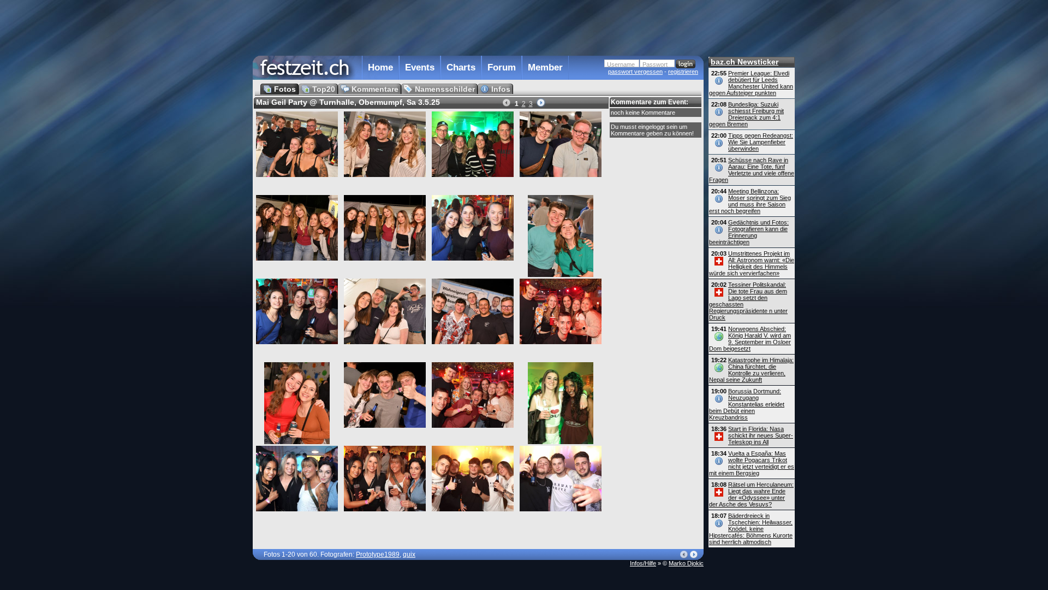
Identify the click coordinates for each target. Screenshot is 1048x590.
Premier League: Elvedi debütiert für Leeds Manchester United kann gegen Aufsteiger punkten (751, 83)
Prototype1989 (378, 554)
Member (545, 67)
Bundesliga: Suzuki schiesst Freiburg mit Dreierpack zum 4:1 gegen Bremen (746, 114)
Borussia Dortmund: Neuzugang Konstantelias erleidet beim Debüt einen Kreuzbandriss (746, 404)
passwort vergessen (635, 71)
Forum (501, 67)
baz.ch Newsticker (744, 61)
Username (621, 64)
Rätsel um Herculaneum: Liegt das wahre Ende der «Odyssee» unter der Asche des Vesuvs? (751, 494)
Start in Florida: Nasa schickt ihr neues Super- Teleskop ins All (760, 435)
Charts (460, 67)
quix (409, 554)
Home (380, 67)
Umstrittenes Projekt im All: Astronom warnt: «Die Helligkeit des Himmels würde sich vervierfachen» (751, 263)
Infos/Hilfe (643, 563)
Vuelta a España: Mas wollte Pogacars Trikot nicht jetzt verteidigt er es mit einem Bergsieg (751, 463)
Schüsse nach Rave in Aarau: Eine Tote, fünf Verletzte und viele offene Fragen (751, 170)
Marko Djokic (686, 563)
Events (419, 67)
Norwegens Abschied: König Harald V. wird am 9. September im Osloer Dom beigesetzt (750, 339)
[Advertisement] (478, 26)
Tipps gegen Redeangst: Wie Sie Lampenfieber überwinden (760, 142)
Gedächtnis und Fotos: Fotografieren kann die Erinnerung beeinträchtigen (749, 232)
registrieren (683, 71)
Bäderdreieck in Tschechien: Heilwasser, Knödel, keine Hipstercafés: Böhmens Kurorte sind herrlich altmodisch (751, 528)
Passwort (655, 64)
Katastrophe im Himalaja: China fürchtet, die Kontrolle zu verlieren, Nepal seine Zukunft (751, 370)
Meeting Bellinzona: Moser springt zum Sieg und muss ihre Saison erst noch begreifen (750, 201)
